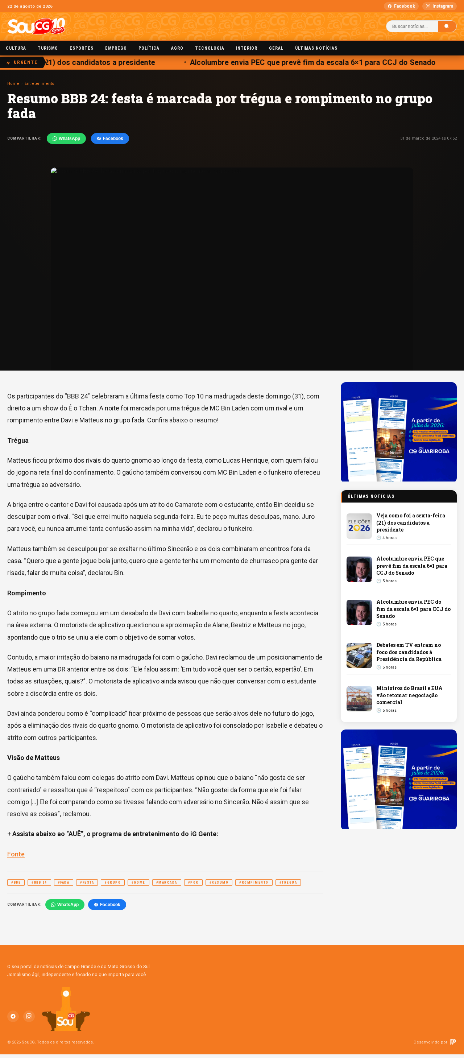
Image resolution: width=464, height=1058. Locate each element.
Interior (246, 48)
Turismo (48, 48)
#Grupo (113, 882)
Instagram (442, 6)
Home (13, 83)
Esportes (82, 48)
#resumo (219, 882)
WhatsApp (69, 138)
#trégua (288, 882)
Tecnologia (209, 48)
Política (149, 48)
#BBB (16, 882)
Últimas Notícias (316, 48)
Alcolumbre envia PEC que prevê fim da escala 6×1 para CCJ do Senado (306, 62)
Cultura (16, 48)
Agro (177, 48)
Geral (276, 48)
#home (138, 882)
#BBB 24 (39, 882)
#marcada (166, 882)
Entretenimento (39, 83)
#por (193, 882)
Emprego (116, 48)
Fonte (16, 854)
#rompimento (254, 882)
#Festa (87, 882)
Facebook (404, 6)
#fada (64, 882)
